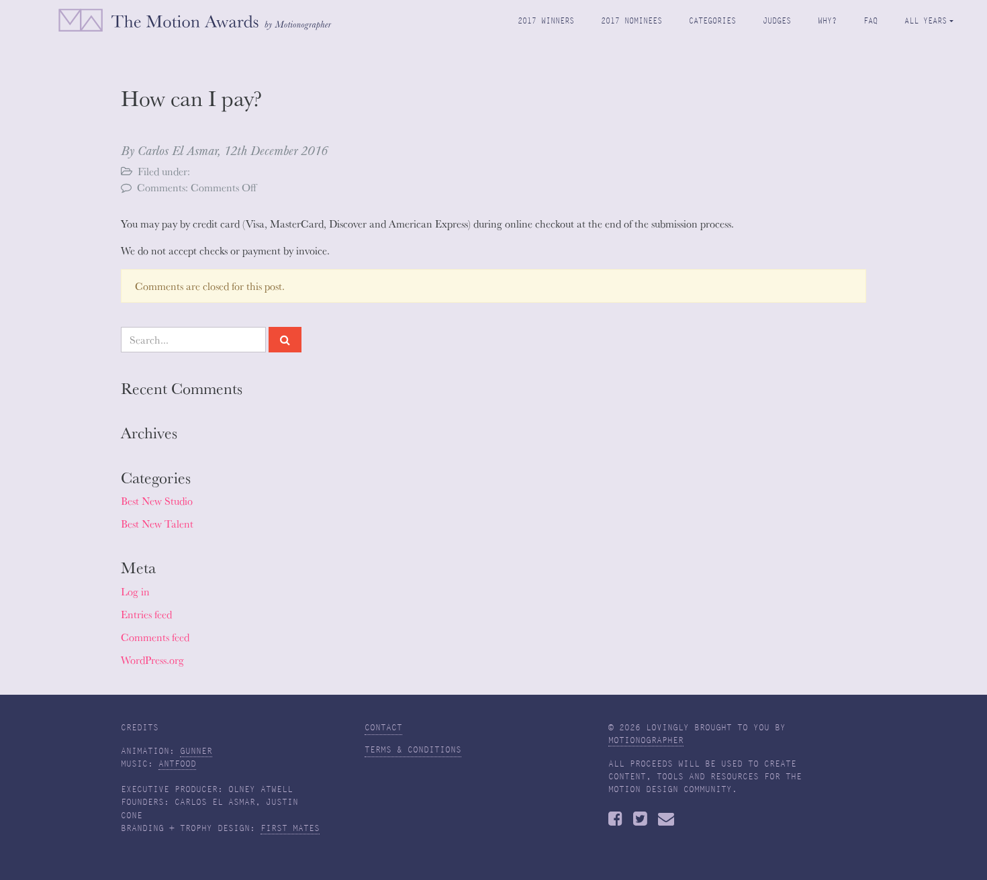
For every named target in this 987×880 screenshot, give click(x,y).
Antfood (177, 764)
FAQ (870, 20)
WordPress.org (152, 660)
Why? (827, 20)
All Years (925, 20)
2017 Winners (546, 20)
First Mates (290, 828)
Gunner (196, 751)
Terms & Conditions (413, 749)
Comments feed (155, 637)
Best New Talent (157, 524)
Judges (777, 20)
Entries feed (146, 614)
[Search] (285, 339)
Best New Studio (157, 501)
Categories (712, 20)
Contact (383, 727)
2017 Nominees (631, 20)
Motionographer (646, 740)
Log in (135, 591)
